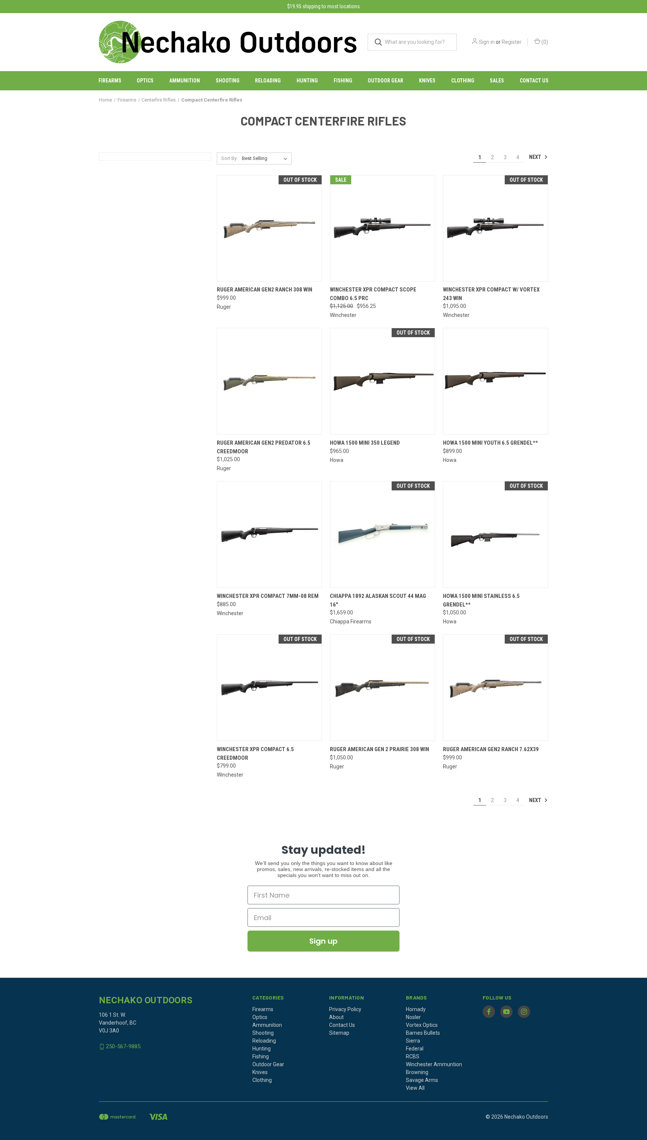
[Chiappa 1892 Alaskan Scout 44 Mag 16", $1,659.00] (382, 534)
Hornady (416, 1009)
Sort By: (229, 158)
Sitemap (339, 1033)
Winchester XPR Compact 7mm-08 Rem (268, 596)
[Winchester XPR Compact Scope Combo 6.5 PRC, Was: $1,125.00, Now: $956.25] (382, 228)
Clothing (462, 81)
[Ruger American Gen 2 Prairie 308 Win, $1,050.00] (382, 688)
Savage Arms (422, 1080)
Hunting (307, 81)
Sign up (323, 941)
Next (535, 157)
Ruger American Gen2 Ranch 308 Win (264, 289)
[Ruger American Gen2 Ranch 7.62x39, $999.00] (495, 688)
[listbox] (266, 158)
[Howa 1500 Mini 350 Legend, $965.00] (382, 381)
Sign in (487, 42)
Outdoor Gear (385, 81)
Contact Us (534, 81)
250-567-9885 (123, 1046)
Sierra (413, 1041)
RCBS (412, 1056)
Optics (145, 81)
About (336, 1017)
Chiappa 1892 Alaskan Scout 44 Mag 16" (378, 600)
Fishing (343, 81)
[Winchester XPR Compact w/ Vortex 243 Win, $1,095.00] (495, 228)
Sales (497, 81)
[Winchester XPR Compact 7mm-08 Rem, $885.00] (269, 534)
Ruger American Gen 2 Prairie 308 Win (379, 749)
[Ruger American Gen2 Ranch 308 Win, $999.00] (269, 228)
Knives (427, 81)
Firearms (109, 81)
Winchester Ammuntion (434, 1064)
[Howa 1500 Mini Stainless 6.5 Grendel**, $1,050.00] (495, 534)
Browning (417, 1072)
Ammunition (184, 81)
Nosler (413, 1017)
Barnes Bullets (423, 1033)
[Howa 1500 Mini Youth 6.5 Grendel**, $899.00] (495, 381)
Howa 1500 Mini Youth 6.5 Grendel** (490, 442)
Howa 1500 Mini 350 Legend (365, 442)
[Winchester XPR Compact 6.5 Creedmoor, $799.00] (269, 688)
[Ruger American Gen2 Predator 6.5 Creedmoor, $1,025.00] (269, 381)
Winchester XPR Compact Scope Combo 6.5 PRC (373, 294)
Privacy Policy (345, 1009)
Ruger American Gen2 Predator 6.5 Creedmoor (263, 447)
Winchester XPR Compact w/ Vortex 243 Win (491, 294)
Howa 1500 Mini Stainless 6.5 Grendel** (481, 600)
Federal (414, 1049)
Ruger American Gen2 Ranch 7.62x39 (491, 749)
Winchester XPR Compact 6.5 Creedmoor (255, 753)
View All (415, 1088)
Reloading (268, 81)
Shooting (228, 81)
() (544, 42)
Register (512, 42)
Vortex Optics (422, 1025)
